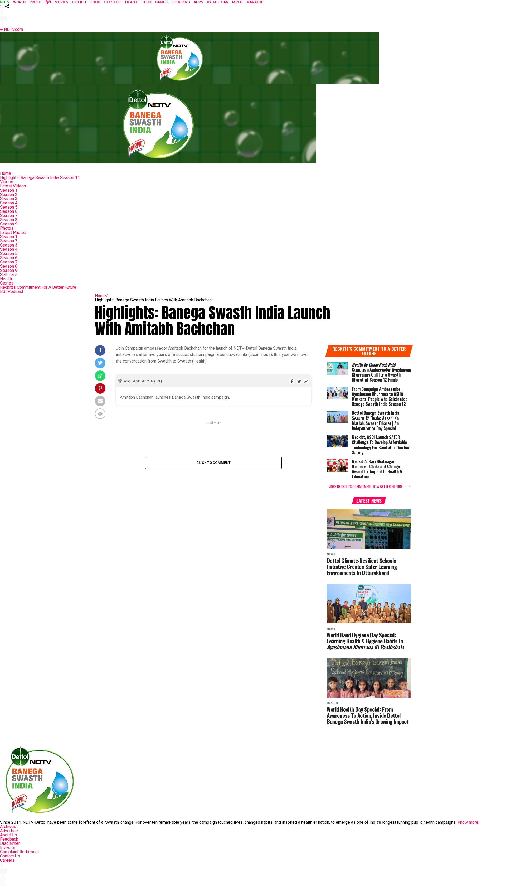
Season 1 (8, 190)
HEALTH (131, 2)
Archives (8, 826)
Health (6, 278)
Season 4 (8, 202)
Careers (7, 860)
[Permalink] (306, 381)
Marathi (254, 2)
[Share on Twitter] (299, 381)
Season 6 (8, 211)
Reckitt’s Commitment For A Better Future (38, 287)
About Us (8, 834)
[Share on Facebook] (292, 381)
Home (5, 173)
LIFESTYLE (112, 2)
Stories (6, 283)
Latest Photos (13, 232)
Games (161, 2)
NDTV (4, 2)
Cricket (79, 2)
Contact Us (10, 856)
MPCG (237, 2)
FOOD (95, 2)
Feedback (9, 839)
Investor (7, 847)
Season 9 (8, 223)
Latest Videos (13, 186)
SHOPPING (180, 2)
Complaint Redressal (19, 851)
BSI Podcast (11, 291)
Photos (6, 228)
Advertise (9, 830)
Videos (6, 181)
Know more (468, 822)
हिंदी (48, 2)
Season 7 (8, 215)
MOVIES (61, 2)
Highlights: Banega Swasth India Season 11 (40, 177)
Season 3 (8, 198)
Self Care (8, 274)
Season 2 (8, 194)
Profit (35, 2)
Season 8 (8, 219)
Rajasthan (217, 2)
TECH (146, 2)
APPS (198, 2)
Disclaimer (10, 843)
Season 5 (8, 207)
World (19, 2)
